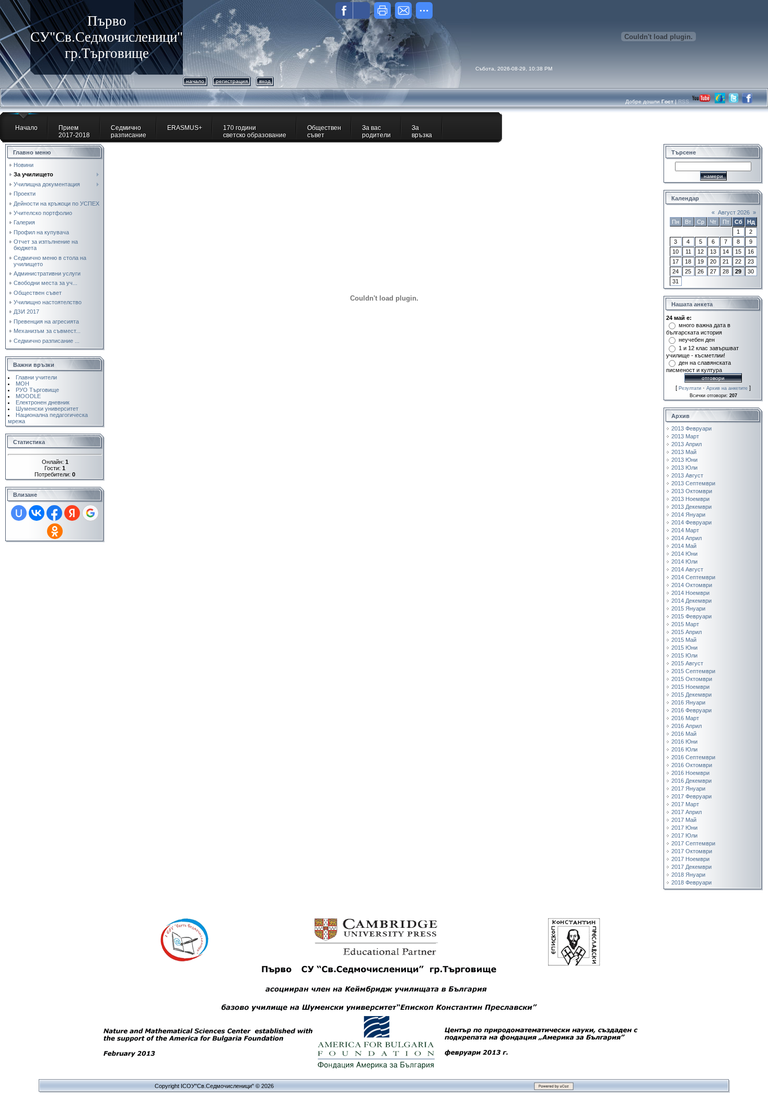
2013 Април (686, 444)
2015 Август (687, 663)
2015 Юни (684, 647)
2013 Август (687, 475)
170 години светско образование (254, 131)
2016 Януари (688, 702)
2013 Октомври (691, 491)
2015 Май (683, 640)
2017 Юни (684, 828)
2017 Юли (684, 835)
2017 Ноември (690, 859)
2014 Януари (688, 514)
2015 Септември (693, 671)
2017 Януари (688, 788)
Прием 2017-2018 (74, 131)
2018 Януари (688, 874)
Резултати (690, 388)
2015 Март (685, 624)
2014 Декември (691, 601)
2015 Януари (688, 608)
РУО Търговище (37, 390)
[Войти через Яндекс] (72, 513)
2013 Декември (691, 507)
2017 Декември (691, 867)
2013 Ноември (690, 499)
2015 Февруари (691, 616)
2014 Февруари (691, 522)
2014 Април (686, 538)
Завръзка (422, 131)
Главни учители (36, 377)
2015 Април (686, 632)
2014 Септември (693, 577)
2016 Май (683, 734)
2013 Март (685, 436)
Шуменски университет (47, 408)
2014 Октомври (691, 585)
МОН (22, 383)
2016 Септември (693, 757)
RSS (684, 101)
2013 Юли (684, 467)
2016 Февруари (691, 710)
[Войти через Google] (90, 513)
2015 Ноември (690, 687)
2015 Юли (684, 655)
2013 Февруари (691, 428)
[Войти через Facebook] (54, 513)
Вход (265, 81)
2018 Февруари (691, 882)
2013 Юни (684, 460)
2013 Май (683, 452)
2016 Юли (684, 749)
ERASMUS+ (184, 128)
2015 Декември (691, 694)
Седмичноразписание (128, 131)
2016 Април (686, 726)
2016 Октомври (691, 765)
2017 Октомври (691, 851)
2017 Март (685, 804)
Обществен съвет (324, 131)
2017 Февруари (691, 796)
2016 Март (685, 718)
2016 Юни (684, 741)
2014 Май (683, 546)
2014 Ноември (690, 593)
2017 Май (683, 820)
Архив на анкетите (727, 388)
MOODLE (28, 396)
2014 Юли (684, 561)
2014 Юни (684, 554)
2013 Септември (693, 483)
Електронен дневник (42, 402)
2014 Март (685, 530)
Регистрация (232, 81)
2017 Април (686, 812)
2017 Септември (693, 843)
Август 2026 (734, 212)
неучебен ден (697, 340)
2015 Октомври (691, 679)
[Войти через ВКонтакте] (36, 513)
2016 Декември (691, 781)
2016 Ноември (690, 773)
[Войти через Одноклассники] (55, 531)
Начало (195, 81)
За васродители (376, 131)
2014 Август (687, 569)
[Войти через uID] (19, 513)
